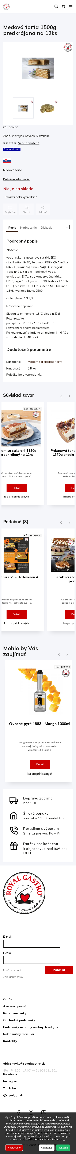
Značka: (26, 136)
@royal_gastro (14, 1095)
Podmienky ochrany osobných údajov (30, 1027)
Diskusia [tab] (47, 227)
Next (69, 396)
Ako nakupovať (14, 1006)
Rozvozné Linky (14, 1013)
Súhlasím (63, 1147)
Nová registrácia (12, 970)
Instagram (10, 1081)
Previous (60, 396)
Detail (16, 488)
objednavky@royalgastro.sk (24, 1063)
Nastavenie (14, 1147)
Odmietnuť (46, 1147)
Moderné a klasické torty (45, 362)
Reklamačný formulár (18, 1034)
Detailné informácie (16, 179)
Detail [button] (39, 764)
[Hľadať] (56, 6)
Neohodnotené (28, 143)
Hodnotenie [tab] (28, 227)
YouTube (9, 1088)
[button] (39, 754)
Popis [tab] (12, 227)
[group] (38, 723)
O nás (7, 999)
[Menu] (70, 6)
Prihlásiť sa (59, 971)
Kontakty (10, 1041)
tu (64, 1139)
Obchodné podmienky (19, 1020)
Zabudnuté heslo (13, 977)
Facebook (10, 1074)
